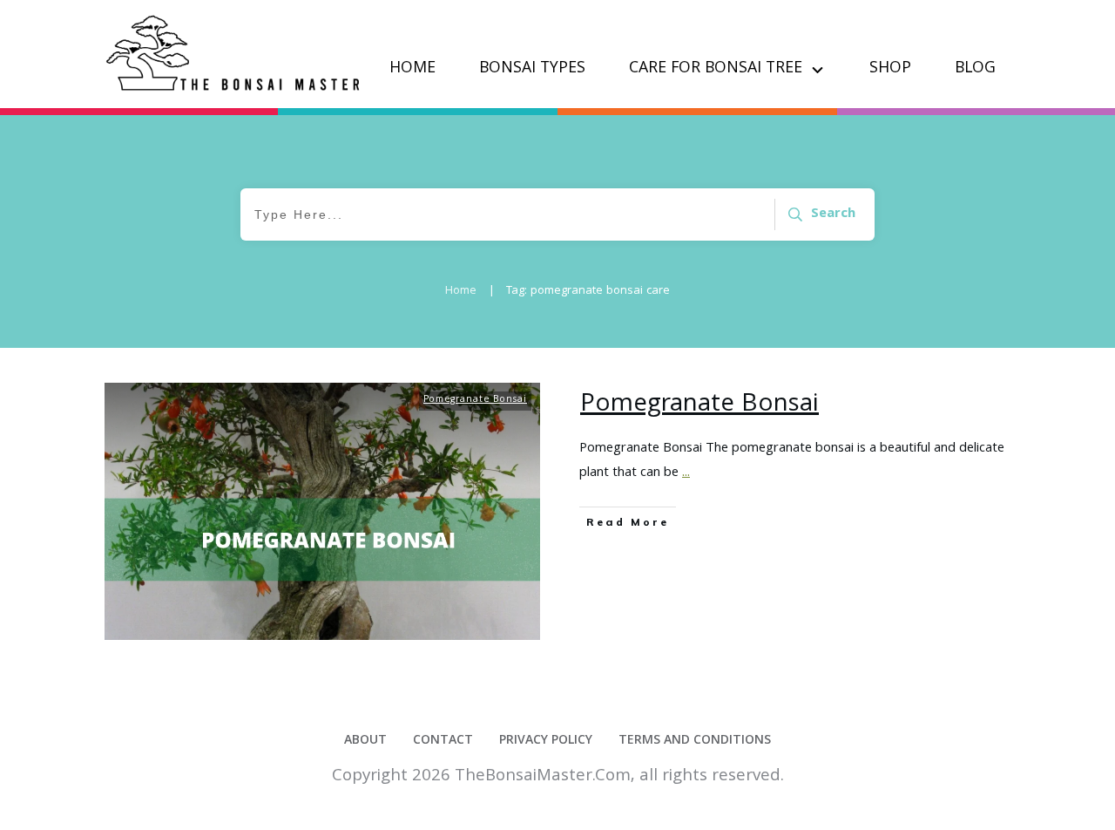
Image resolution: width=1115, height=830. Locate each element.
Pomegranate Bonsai (475, 400)
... (686, 473)
